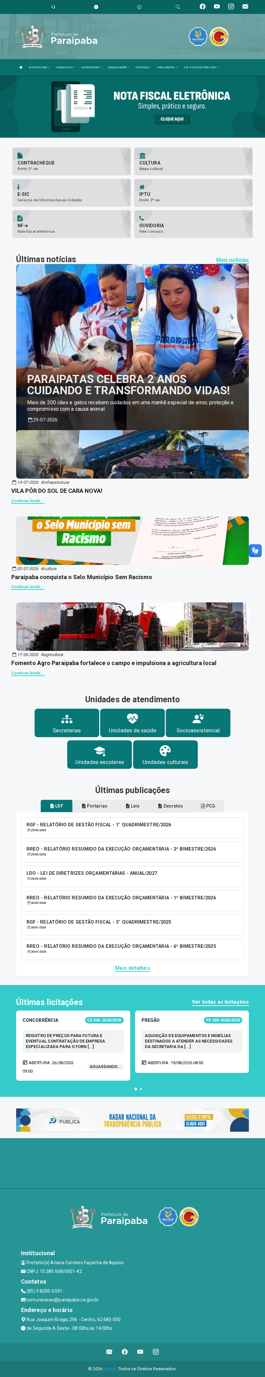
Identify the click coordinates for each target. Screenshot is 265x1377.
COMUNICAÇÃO (117, 67)
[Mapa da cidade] (132, 1162)
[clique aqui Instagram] (156, 1352)
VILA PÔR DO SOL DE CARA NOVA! (56, 490)
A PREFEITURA (38, 67)
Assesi (109, 1368)
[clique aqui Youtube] (140, 1352)
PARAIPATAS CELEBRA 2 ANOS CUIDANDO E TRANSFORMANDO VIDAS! (128, 385)
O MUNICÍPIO (64, 67)
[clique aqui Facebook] (125, 1352)
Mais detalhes (132, 968)
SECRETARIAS (90, 67)
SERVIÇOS (142, 67)
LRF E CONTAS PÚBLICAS (200, 67)
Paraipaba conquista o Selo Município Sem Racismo (81, 577)
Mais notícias (232, 260)
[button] (135, 1089)
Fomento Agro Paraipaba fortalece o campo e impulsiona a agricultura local (114, 663)
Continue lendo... (28, 501)
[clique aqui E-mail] (109, 1352)
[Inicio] (21, 67)
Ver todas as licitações (220, 1002)
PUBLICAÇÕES (166, 67)
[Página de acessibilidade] (139, 7)
